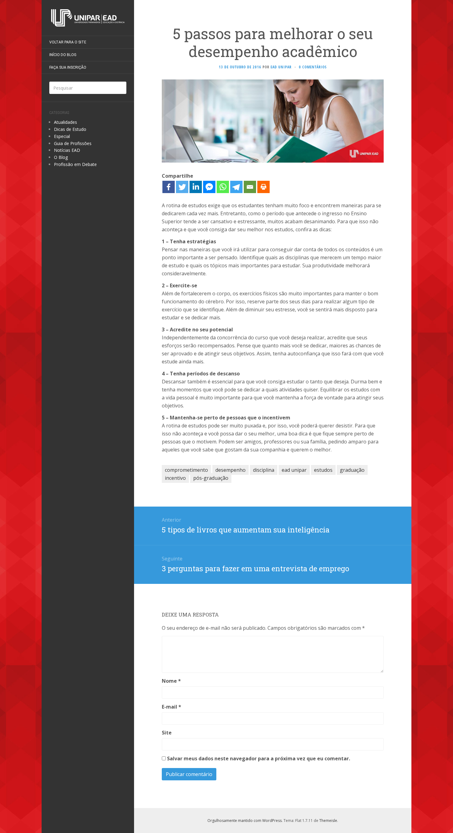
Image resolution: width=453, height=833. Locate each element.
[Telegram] (236, 187)
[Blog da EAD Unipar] (88, 17)
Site (167, 732)
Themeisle (328, 820)
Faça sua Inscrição (67, 67)
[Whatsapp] (223, 187)
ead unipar (294, 470)
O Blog (61, 157)
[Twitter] (182, 187)
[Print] (263, 187)
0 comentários (313, 67)
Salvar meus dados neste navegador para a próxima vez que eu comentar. (258, 758)
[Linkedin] (196, 187)
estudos (323, 470)
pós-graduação (210, 478)
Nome (171, 680)
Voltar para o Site (67, 42)
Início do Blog (62, 55)
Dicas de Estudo (70, 129)
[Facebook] (168, 187)
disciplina (263, 470)
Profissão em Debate (75, 164)
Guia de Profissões (73, 143)
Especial (62, 136)
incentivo (175, 478)
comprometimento (186, 470)
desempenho (230, 470)
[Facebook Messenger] (209, 187)
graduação (352, 470)
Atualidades (65, 122)
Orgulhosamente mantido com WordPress (244, 820)
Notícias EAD (67, 150)
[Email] (250, 187)
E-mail (171, 706)
